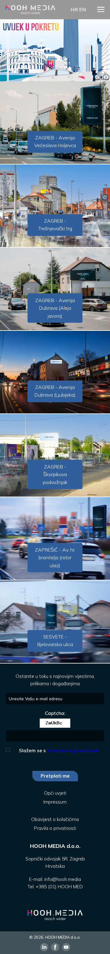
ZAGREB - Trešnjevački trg (55, 225)
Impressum (55, 802)
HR (74, 9)
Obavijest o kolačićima (55, 819)
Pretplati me (55, 776)
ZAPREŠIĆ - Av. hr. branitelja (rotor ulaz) (55, 557)
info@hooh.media (62, 879)
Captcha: (55, 713)
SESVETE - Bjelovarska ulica (55, 641)
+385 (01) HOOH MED (59, 886)
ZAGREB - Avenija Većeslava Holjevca (55, 142)
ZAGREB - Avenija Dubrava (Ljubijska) (55, 391)
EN (82, 9)
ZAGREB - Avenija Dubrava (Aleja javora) (55, 308)
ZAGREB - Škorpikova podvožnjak (55, 474)
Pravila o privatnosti (55, 828)
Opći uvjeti (55, 793)
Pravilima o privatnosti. (73, 750)
